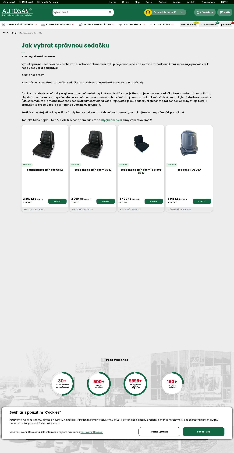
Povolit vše (203, 431)
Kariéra (177, 2)
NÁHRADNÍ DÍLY (188, 24)
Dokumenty (208, 2)
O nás (125, 2)
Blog (137, 2)
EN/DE (224, 2)
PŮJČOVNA (226, 24)
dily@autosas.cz (111, 120)
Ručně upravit (159, 431)
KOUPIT (57, 201)
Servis (149, 2)
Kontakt (191, 2)
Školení (163, 2)
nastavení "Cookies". (92, 432)
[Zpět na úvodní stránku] (20, 12)
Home (112, 2)
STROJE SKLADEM (208, 24)
